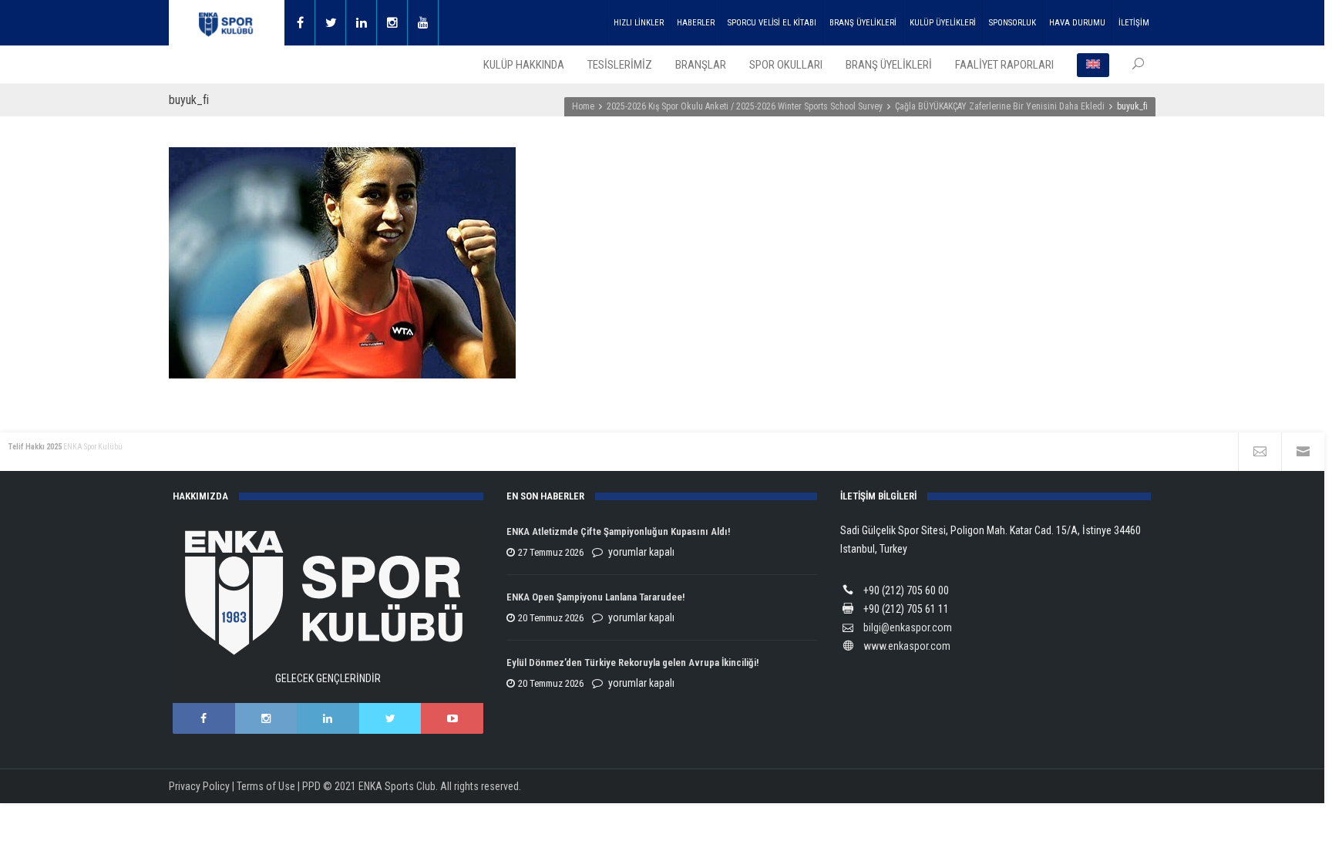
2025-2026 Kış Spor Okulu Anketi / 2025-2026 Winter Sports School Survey (745, 106)
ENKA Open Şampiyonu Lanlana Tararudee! (595, 597)
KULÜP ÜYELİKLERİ (943, 23)
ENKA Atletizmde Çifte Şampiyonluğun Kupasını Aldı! (619, 531)
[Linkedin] (361, 22)
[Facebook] (299, 22)
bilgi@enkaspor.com (907, 627)
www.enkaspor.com (906, 646)
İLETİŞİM (1133, 23)
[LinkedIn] (328, 718)
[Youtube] (423, 22)
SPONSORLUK (1012, 23)
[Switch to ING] (1093, 64)
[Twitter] (330, 22)
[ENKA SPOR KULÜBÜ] (226, 22)
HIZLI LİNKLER (639, 23)
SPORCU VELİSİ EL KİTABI (772, 23)
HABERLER (696, 23)
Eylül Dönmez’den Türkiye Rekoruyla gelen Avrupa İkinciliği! (632, 662)
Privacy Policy (199, 786)
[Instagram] (392, 22)
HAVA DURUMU (1077, 23)
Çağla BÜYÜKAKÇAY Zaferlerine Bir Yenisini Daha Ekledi (1000, 106)
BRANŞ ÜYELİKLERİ (862, 23)
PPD (311, 786)
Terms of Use (266, 786)
